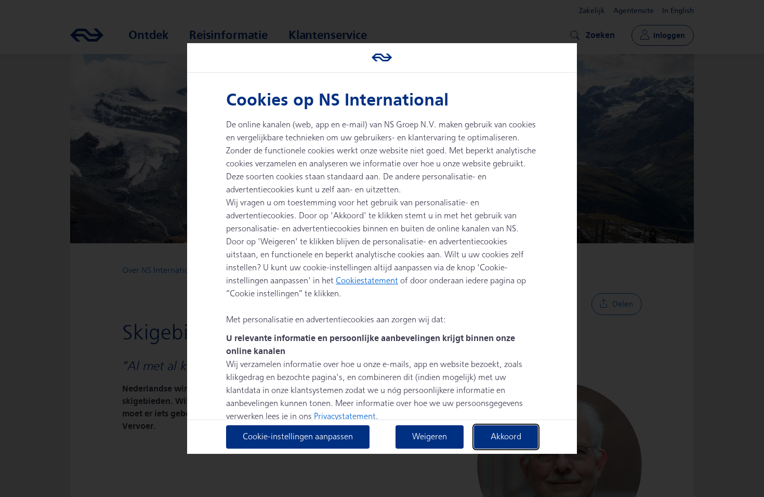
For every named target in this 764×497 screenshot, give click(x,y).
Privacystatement (345, 417)
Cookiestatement (367, 281)
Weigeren (429, 437)
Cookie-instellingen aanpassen (298, 437)
